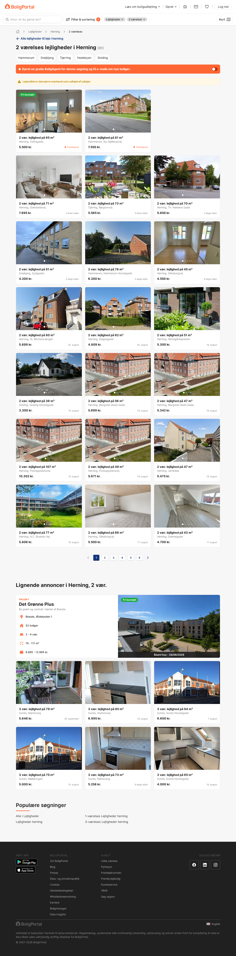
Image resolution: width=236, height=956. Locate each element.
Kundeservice (109, 884)
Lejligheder (35, 31)
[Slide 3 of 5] (49, 129)
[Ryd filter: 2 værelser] (144, 19)
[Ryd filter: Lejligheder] (122, 19)
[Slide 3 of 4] (119, 392)
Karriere (54, 902)
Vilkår (104, 890)
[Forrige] (88, 558)
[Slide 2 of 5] (47, 129)
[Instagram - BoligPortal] (215, 864)
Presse (54, 872)
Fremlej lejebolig (110, 878)
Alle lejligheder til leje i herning (42, 38)
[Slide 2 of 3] (118, 195)
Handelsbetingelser (61, 890)
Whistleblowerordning (63, 896)
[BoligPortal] (19, 7)
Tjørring (65, 58)
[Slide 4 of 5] (51, 129)
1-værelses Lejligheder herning (106, 816)
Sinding (103, 58)
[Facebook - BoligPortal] (194, 864)
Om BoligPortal (59, 860)
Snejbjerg (47, 58)
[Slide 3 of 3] (120, 195)
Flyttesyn (106, 866)
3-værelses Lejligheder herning (106, 822)
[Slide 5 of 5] (53, 129)
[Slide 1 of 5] (44, 129)
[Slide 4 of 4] (121, 392)
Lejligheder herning (29, 822)
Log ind (223, 7)
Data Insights (58, 914)
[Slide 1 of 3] (116, 195)
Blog (52, 866)
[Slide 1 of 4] (115, 392)
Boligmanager (58, 908)
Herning (55, 31)
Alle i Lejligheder (27, 816)
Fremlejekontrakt (111, 872)
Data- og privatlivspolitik (64, 878)
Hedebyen (84, 58)
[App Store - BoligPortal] (25, 870)
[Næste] (148, 558)
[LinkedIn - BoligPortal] (204, 864)
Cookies (55, 884)
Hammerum (26, 58)
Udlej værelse (109, 860)
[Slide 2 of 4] (117, 392)
